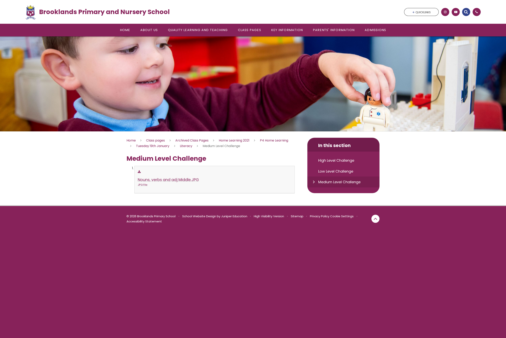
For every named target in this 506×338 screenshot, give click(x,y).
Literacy (186, 146)
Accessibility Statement (144, 221)
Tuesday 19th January (152, 146)
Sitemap (297, 216)
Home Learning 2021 (234, 140)
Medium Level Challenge (221, 146)
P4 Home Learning (274, 140)
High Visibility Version (269, 216)
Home (131, 140)
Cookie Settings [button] (342, 216)
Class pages (155, 140)
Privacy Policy (319, 216)
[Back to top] (375, 219)
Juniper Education (234, 216)
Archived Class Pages (192, 140)
